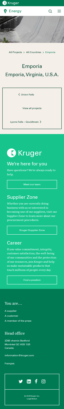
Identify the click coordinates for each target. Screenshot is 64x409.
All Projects (15, 52)
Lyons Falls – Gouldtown (24, 122)
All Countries (33, 52)
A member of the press (18, 321)
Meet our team (32, 184)
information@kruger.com (19, 355)
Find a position (32, 280)
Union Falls (27, 94)
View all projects (32, 108)
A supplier (11, 311)
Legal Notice (32, 399)
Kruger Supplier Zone (32, 230)
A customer (11, 316)
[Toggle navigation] (59, 11)
